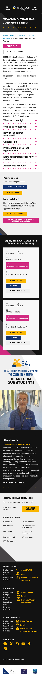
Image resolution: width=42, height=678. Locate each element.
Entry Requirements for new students (18, 158)
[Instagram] (18, 644)
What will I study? (13, 120)
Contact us (7, 522)
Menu (34, 9)
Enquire (13, 285)
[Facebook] (6, 644)
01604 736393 (27, 592)
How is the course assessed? (13, 134)
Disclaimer (7, 531)
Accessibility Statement (27, 532)
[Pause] (4, 672)
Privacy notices (28, 522)
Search (7, 9)
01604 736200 (26, 621)
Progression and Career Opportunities (16, 149)
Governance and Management (28, 526)
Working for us (27, 537)
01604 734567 (26, 570)
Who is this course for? (16, 127)
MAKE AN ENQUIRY (15, 214)
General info (10, 142)
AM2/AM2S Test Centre (9, 508)
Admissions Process (14, 165)
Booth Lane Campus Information (29, 579)
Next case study (12, 483)
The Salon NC (27, 502)
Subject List (13, 192)
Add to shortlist (18, 290)
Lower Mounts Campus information (29, 630)
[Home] (21, 8)
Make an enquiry (15, 52)
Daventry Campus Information (29, 601)
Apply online (16, 281)
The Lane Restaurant (11, 502)
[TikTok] (30, 644)
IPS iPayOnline (9, 541)
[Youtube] (24, 644)
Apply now (12, 46)
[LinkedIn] (6, 649)
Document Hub (9, 537)
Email (23, 574)
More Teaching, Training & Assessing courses (21, 220)
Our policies (8, 526)
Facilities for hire (30, 508)
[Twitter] (12, 644)
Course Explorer (15, 187)
